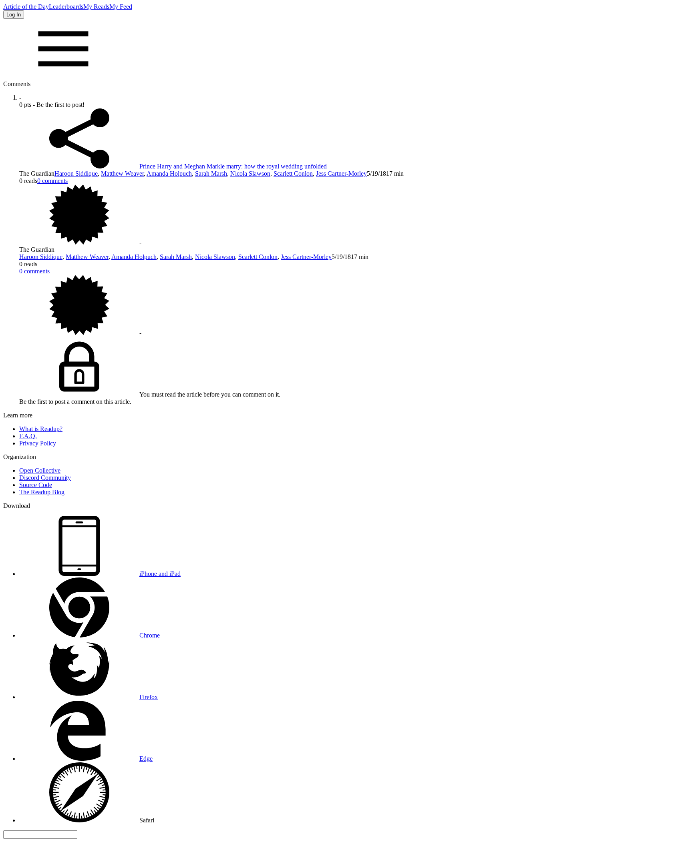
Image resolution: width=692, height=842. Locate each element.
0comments (52, 180)
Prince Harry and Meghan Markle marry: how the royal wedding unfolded (233, 166)
